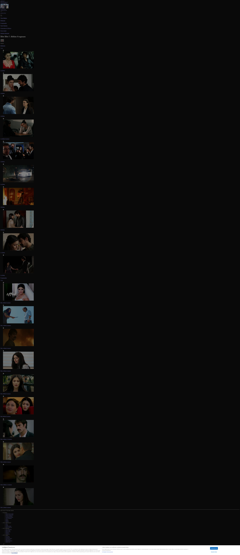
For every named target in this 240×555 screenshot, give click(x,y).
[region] (120, 550)
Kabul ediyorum (214, 548)
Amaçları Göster (214, 551)
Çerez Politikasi (14, 552)
